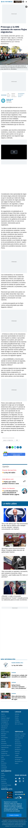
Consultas (3, 769)
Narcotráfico (4, 737)
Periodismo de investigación (5, 721)
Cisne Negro (4, 787)
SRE (17, 440)
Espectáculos (4, 747)
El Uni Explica (5, 724)
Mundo (3, 729)
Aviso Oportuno (19, 737)
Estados (3, 735)
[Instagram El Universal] (20, 781)
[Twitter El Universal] (23, 778)
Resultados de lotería (19, 762)
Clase (2, 773)
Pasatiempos (18, 757)
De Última (3, 779)
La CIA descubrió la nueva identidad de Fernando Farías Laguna (10, 492)
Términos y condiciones (11, 817)
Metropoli (3, 733)
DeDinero (17, 751)
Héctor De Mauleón (8, 488)
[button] (18, 2)
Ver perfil (9, 102)
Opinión (5, 466)
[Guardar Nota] (20, 447)
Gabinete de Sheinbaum (4, 726)
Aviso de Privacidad (15, 810)
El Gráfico (17, 747)
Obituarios (17, 741)
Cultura (3, 749)
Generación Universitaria (18, 744)
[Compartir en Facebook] (7, 447)
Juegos (17, 755)
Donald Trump (5, 731)
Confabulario (4, 751)
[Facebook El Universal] (19, 778)
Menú (2, 761)
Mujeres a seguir (5, 718)
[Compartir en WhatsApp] (12, 447)
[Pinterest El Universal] (23, 781)
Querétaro (17, 722)
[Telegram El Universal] (15, 778)
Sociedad (3, 95)
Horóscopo (18, 759)
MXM (2, 757)
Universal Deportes (6, 745)
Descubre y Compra (20, 734)
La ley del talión (9, 472)
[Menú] (26, 1)
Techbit (3, 759)
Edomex (17, 714)
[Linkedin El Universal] (15, 784)
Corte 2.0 (3, 716)
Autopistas (4, 767)
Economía (3, 743)
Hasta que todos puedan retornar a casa (10, 482)
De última (3, 763)
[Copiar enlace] (18, 447)
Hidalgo (17, 720)
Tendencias (4, 753)
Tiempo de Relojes (6, 785)
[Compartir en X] (10, 447)
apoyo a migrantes (8, 440)
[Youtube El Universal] (16, 781)
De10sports (18, 749)
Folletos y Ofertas (19, 735)
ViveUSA (17, 753)
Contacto (20, 817)
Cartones (3, 741)
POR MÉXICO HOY (8, 479)
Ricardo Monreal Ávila (9, 470)
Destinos (3, 765)
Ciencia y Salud (5, 755)
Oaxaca (17, 716)
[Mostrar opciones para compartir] (26, 7)
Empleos (17, 739)
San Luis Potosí (19, 724)
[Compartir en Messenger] (15, 447)
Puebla (17, 718)
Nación (3, 714)
